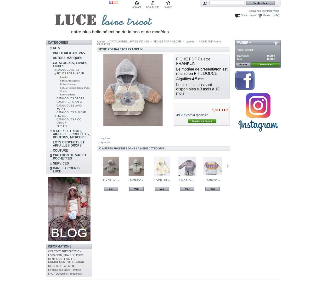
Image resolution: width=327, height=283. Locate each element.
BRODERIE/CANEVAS (69, 53)
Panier (242, 42)
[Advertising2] (245, 89)
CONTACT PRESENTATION (64, 251)
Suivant (228, 166)
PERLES (61, 126)
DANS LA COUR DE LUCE (67, 169)
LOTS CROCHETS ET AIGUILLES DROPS (69, 144)
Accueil (101, 41)
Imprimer (105, 138)
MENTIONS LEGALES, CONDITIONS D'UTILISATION (66, 260)
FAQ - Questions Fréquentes (65, 273)
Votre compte (248, 15)
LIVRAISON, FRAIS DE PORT (66, 255)
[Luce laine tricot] (77, 20)
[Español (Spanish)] (116, 2)
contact (136, 7)
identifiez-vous (270, 10)
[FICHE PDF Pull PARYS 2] (212, 174)
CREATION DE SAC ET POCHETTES (69, 156)
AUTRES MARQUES (67, 58)
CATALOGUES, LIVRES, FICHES (70, 64)
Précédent (98, 166)
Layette (64, 77)
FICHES (61, 115)
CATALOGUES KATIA (69, 101)
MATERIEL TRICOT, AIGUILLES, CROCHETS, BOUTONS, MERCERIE (71, 134)
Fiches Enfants (67, 95)
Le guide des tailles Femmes (64, 269)
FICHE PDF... (111, 179)
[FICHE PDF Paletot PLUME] (161, 174)
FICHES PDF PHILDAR (70, 73)
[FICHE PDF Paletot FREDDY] (136, 174)
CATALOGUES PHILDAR (71, 112)
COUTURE (60, 150)
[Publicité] (69, 239)
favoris (168, 7)
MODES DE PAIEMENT (62, 266)
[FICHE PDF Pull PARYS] (187, 174)
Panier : (267, 15)
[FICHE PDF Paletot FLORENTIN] (111, 174)
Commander (266, 64)
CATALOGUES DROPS (70, 98)
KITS (56, 48)
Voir (111, 189)
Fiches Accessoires (70, 81)
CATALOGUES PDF (68, 69)
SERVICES (61, 163)
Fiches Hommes (68, 84)
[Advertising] (258, 133)
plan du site (152, 7)
